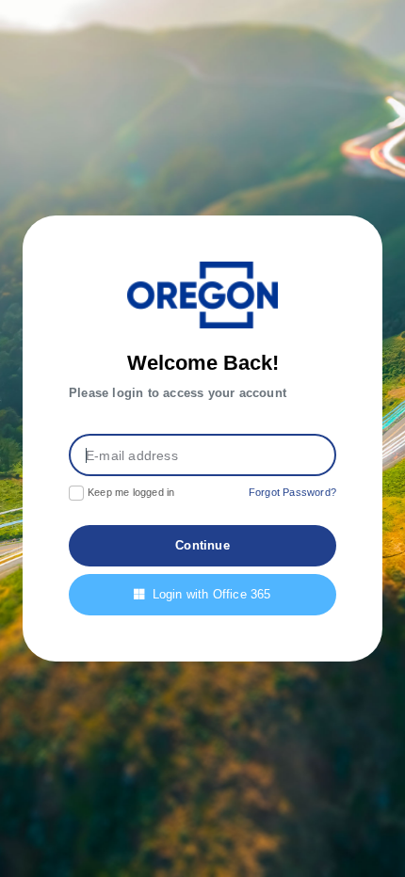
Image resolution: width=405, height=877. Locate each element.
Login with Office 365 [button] (212, 594)
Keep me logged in (131, 492)
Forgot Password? (292, 492)
